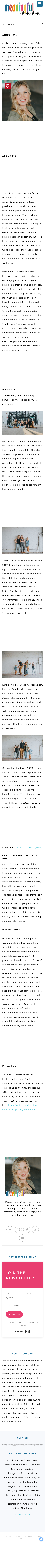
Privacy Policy (22, 1514)
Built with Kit (22, 1331)
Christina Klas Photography (28, 847)
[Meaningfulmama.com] (23, 15)
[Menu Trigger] (40, 4)
